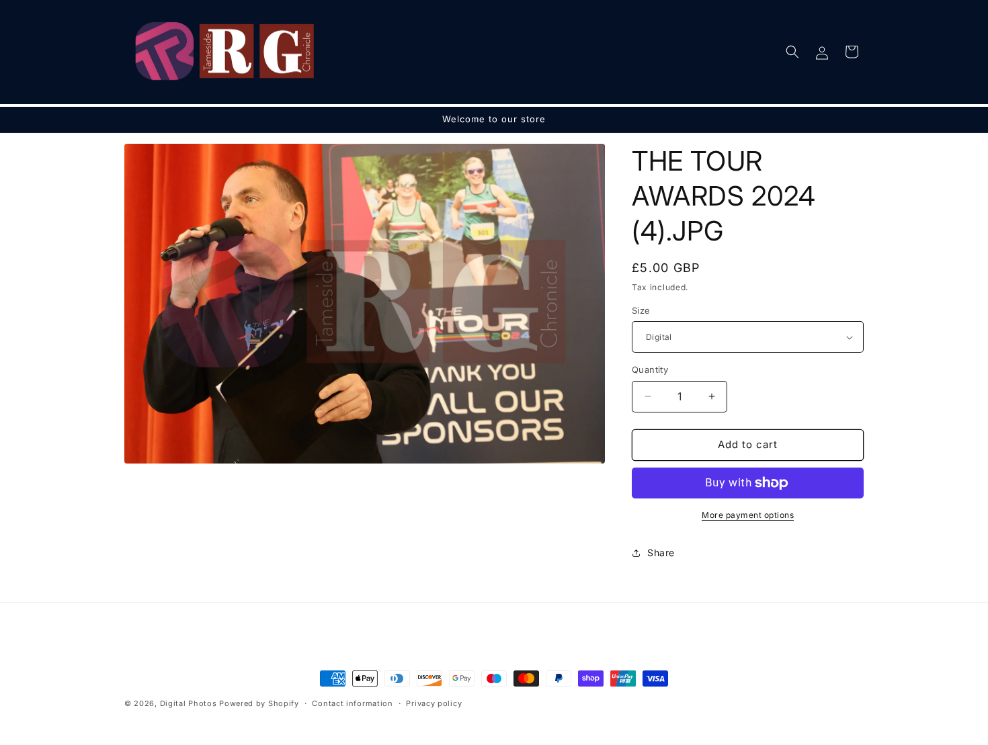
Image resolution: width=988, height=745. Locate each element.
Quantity (650, 369)
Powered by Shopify (259, 703)
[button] (792, 52)
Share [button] (661, 552)
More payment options (748, 515)
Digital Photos (188, 703)
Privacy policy (434, 703)
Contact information (352, 703)
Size (641, 310)
